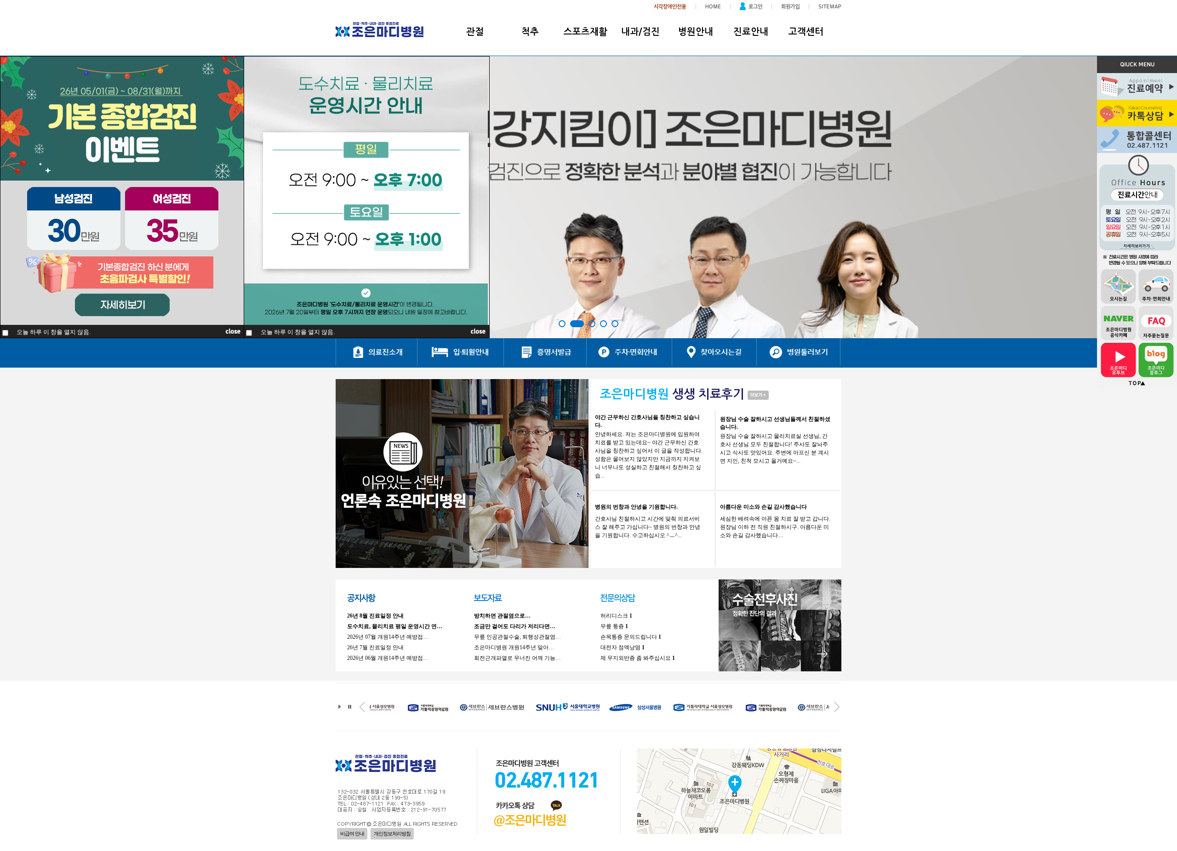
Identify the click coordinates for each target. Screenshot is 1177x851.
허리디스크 (616, 616)
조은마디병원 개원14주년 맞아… (514, 647)
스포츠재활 (585, 31)
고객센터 (805, 31)
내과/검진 (640, 31)
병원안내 (695, 31)
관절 (475, 31)
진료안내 (750, 31)
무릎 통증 (614, 626)
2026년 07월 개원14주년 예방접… (388, 637)
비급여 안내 (352, 833)
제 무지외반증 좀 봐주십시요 (637, 658)
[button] (562, 323)
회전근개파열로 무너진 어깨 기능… (517, 658)
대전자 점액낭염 (622, 647)
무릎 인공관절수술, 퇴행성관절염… (517, 637)
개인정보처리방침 (392, 833)
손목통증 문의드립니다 (630, 637)
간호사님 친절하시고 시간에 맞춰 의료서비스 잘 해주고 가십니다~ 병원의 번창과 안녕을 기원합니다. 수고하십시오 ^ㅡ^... (647, 527)
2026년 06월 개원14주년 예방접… (388, 658)
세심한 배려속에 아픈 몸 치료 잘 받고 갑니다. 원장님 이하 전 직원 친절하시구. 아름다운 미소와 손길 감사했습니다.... (775, 527)
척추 (530, 31)
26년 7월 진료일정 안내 (375, 647)
